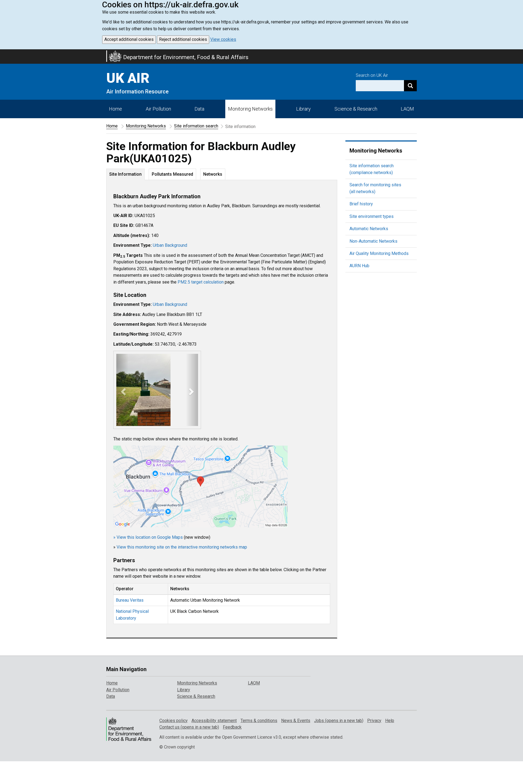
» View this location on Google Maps (148, 537)
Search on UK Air (372, 75)
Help (389, 720)
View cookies (223, 39)
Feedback (232, 727)
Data (199, 109)
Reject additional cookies (183, 39)
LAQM (407, 109)
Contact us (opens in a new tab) (189, 727)
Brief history (361, 203)
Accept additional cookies (129, 39)
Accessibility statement (214, 720)
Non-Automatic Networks (373, 241)
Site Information (125, 174)
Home (115, 109)
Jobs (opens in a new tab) (338, 720)
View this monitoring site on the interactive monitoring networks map (182, 547)
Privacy (374, 720)
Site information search (196, 126)
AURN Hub (359, 265)
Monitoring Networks (146, 126)
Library (303, 109)
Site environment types (371, 216)
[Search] (410, 85)
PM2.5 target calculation (201, 282)
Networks (212, 174)
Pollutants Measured (172, 174)
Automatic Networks (368, 228)
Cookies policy (173, 720)
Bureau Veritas (130, 600)
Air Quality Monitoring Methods (379, 253)
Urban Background (170, 245)
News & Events (295, 720)
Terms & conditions (259, 720)
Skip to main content (3, 53)
